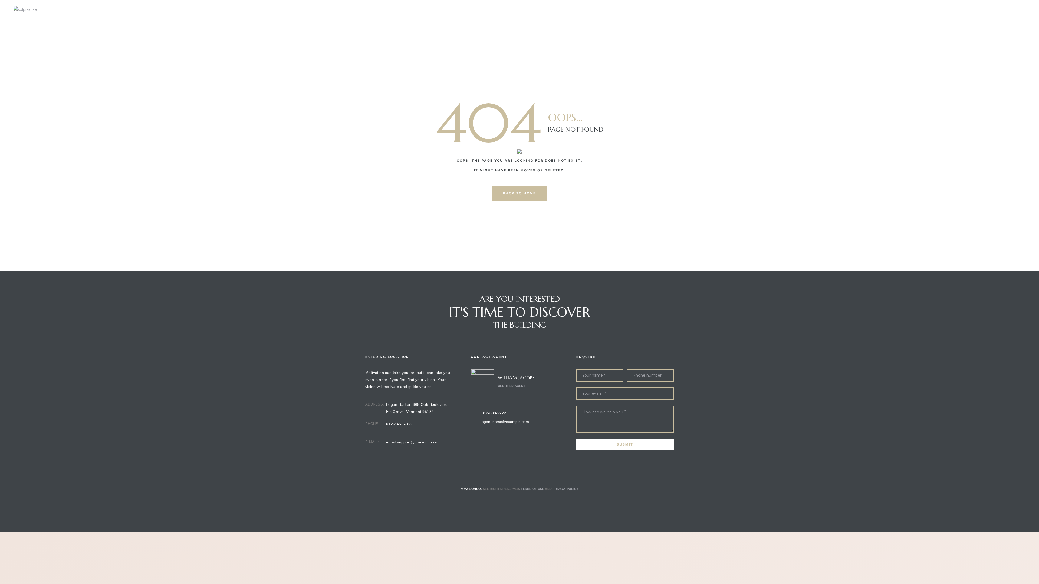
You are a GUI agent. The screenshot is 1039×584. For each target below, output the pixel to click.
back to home (519, 193)
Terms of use (532, 488)
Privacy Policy (565, 488)
